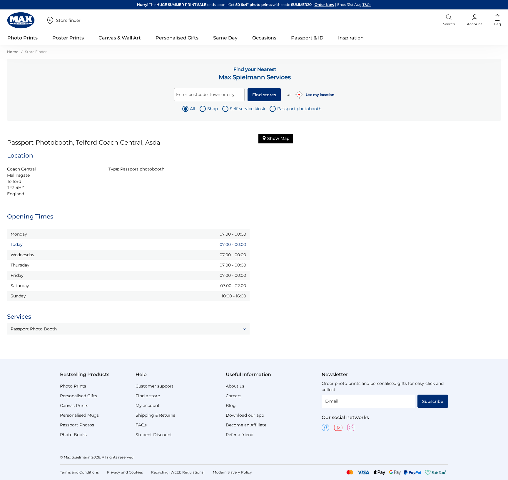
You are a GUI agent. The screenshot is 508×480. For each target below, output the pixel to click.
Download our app (245, 415)
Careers (233, 395)
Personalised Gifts (78, 395)
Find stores (264, 94)
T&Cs (366, 4)
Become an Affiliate (246, 425)
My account (148, 405)
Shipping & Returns (155, 415)
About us (235, 386)
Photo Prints (73, 386)
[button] (128, 329)
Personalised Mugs (79, 415)
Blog (231, 405)
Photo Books (73, 434)
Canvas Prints (74, 405)
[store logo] (21, 20)
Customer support (154, 386)
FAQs (141, 425)
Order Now (324, 4)
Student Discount (154, 434)
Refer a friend (239, 434)
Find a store (148, 395)
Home (13, 51)
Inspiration (351, 38)
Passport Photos (77, 425)
